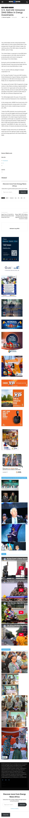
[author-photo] (14, 226)
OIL (18, 197)
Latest (6, 5)
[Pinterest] (19, 20)
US (24, 197)
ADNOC (7, 197)
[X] (6, 20)
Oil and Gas (11, 7)
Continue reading (14, 808)
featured (11, 197)
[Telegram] (12, 20)
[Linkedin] (15, 20)
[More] (22, 20)
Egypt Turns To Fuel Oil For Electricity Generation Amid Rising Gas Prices (7, 216)
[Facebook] (2, 20)
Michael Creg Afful (6, 17)
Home (2, 5)
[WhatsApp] (9, 20)
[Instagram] (6, 780)
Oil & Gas (6, 7)
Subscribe (23, 192)
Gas (15, 197)
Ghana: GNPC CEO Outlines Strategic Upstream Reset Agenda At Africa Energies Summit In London (21, 216)
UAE (21, 197)
